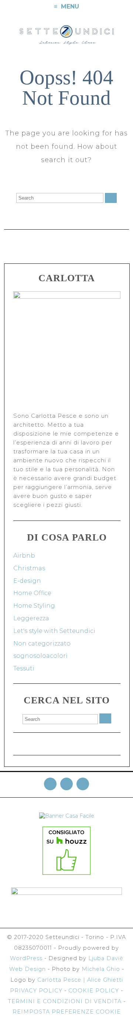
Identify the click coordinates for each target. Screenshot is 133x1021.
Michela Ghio (101, 969)
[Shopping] (126, 7)
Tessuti (23, 668)
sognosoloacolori (40, 655)
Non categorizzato (42, 643)
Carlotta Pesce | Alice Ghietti (80, 979)
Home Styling (34, 605)
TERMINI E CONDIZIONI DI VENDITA (65, 1001)
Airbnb (24, 555)
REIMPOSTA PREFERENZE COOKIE (67, 1011)
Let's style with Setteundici (54, 630)
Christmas (29, 568)
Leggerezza (31, 618)
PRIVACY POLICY (36, 990)
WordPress (26, 958)
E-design (27, 580)
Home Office (32, 593)
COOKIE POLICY (93, 990)
